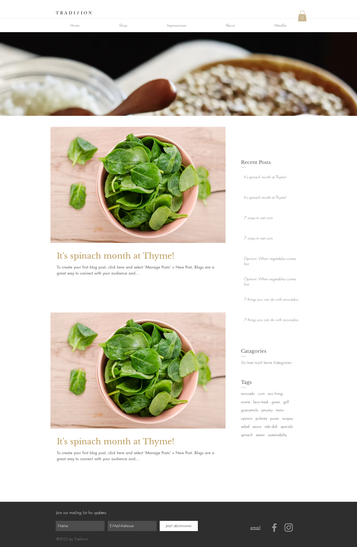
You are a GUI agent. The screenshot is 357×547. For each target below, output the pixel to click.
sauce (256, 426)
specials (287, 426)
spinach (247, 434)
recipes (287, 418)
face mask (260, 401)
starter (260, 434)
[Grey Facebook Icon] (274, 527)
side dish (271, 426)
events (245, 401)
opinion (246, 418)
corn (261, 393)
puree (274, 418)
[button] (302, 15)
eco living (275, 393)
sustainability (277, 434)
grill (286, 401)
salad (245, 426)
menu (280, 409)
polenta (261, 418)
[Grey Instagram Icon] (288, 527)
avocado (248, 393)
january (267, 409)
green (276, 401)
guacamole (249, 409)
